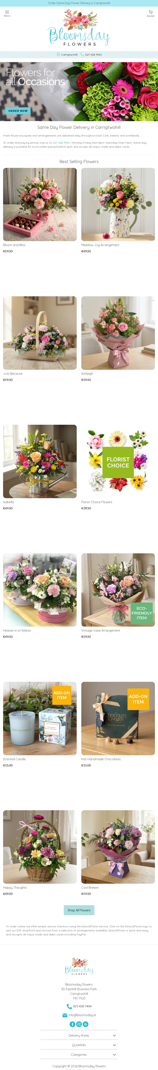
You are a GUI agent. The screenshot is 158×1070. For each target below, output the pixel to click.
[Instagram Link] (79, 1024)
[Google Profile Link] (85, 1024)
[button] (79, 1035)
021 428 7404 (93, 54)
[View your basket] (151, 13)
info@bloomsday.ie (82, 1015)
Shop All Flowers (79, 910)
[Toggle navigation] (7, 14)
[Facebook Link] (73, 1024)
